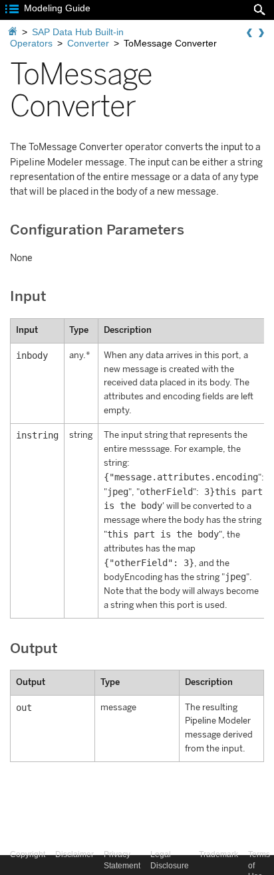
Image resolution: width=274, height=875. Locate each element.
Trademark (218, 854)
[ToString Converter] (261, 33)
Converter (88, 43)
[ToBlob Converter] (249, 33)
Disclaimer (74, 854)
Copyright (27, 854)
